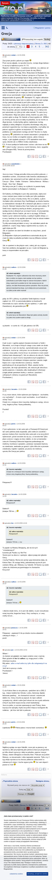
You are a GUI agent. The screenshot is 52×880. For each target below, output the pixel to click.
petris (13, 424)
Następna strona (42, 781)
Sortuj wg (22, 789)
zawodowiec (15, 164)
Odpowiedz (6, 38)
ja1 (12, 650)
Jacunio (14, 389)
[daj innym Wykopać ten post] (44, 156)
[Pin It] (36, 156)
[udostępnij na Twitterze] (40, 156)
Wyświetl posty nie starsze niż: (19, 785)
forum (5, 3)
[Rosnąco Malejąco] (26, 793)
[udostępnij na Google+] (32, 156)
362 (47, 46)
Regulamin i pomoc (43, 28)
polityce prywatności (37, 867)
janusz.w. (14, 628)
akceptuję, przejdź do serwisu (37, 874)
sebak (13, 55)
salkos (13, 267)
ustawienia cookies (16, 874)
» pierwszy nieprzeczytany (23, 44)
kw (12, 523)
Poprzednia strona (10, 781)
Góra (47, 156)
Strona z (41, 44)
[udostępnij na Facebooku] (29, 156)
